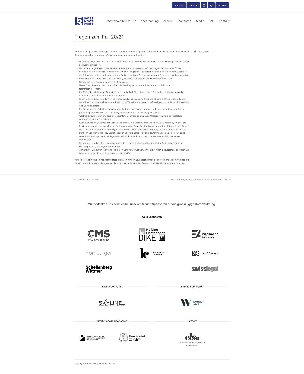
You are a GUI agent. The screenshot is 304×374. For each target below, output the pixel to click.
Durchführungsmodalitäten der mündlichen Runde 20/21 (199, 179)
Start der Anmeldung (87, 179)
